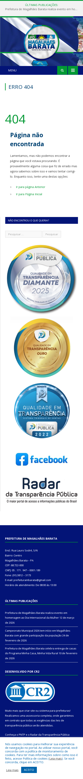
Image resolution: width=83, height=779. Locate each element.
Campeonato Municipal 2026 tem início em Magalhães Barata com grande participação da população (42, 9)
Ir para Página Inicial (29, 194)
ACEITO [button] (29, 770)
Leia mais (55, 758)
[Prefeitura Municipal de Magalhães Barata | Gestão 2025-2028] (41, 41)
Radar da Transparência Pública (50, 734)
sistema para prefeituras (54, 710)
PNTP (22, 734)
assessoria (33, 715)
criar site (29, 710)
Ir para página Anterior (30, 187)
